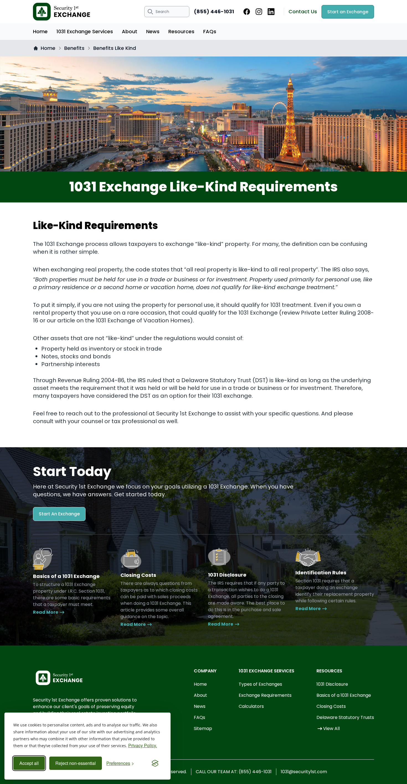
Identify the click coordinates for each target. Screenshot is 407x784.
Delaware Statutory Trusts (345, 717)
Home (40, 31)
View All (331, 728)
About (129, 31)
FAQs (209, 31)
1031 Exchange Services (84, 31)
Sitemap (203, 728)
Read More (45, 612)
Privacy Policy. (142, 745)
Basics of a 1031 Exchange (343, 695)
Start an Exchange (347, 12)
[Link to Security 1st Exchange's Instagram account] (259, 12)
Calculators (251, 706)
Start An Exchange (59, 514)
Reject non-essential (75, 763)
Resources (181, 31)
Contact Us (302, 11)
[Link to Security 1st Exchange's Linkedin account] (271, 12)
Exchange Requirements (265, 695)
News (152, 31)
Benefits (74, 48)
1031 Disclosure (332, 684)
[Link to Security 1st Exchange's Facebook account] (247, 12)
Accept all (29, 763)
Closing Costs (331, 706)
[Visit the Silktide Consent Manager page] (155, 763)
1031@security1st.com (304, 771)
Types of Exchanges (260, 684)
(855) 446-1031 (214, 11)
